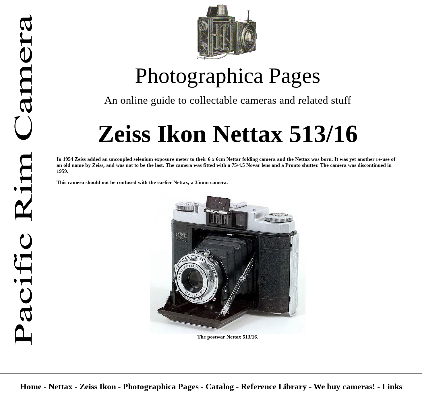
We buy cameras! (344, 386)
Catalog (221, 386)
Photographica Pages (162, 386)
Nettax (61, 386)
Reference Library (275, 386)
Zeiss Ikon (98, 386)
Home (32, 386)
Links (392, 386)
